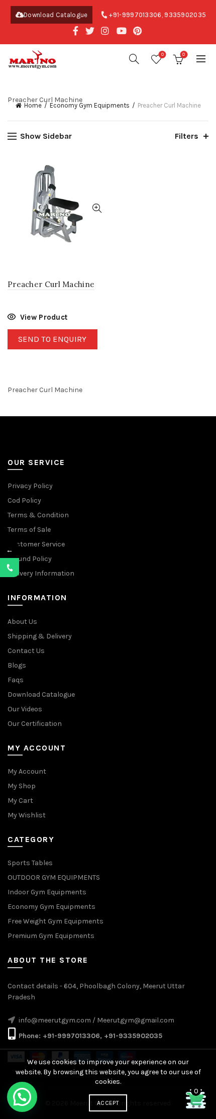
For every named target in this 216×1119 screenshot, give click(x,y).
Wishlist (162, 54)
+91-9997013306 (135, 15)
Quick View (96, 208)
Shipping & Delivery (40, 636)
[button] (22, 1097)
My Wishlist (27, 815)
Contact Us (26, 650)
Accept (108, 1102)
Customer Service (36, 544)
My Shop (22, 786)
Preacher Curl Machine (51, 284)
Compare (96, 191)
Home (33, 105)
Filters (186, 136)
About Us (22, 621)
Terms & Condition (38, 515)
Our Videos (25, 709)
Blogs (17, 665)
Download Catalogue (55, 15)
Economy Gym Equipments (90, 105)
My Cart (20, 800)
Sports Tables (30, 863)
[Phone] (9, 567)
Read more (37, 318)
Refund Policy (30, 558)
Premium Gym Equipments (51, 935)
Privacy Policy (30, 486)
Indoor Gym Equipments (47, 892)
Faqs (16, 680)
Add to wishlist (96, 173)
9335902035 (185, 15)
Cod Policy (24, 500)
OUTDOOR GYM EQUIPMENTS (54, 877)
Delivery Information (41, 573)
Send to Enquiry (52, 339)
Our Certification (35, 723)
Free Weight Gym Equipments (55, 921)
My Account (27, 771)
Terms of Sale (29, 529)
